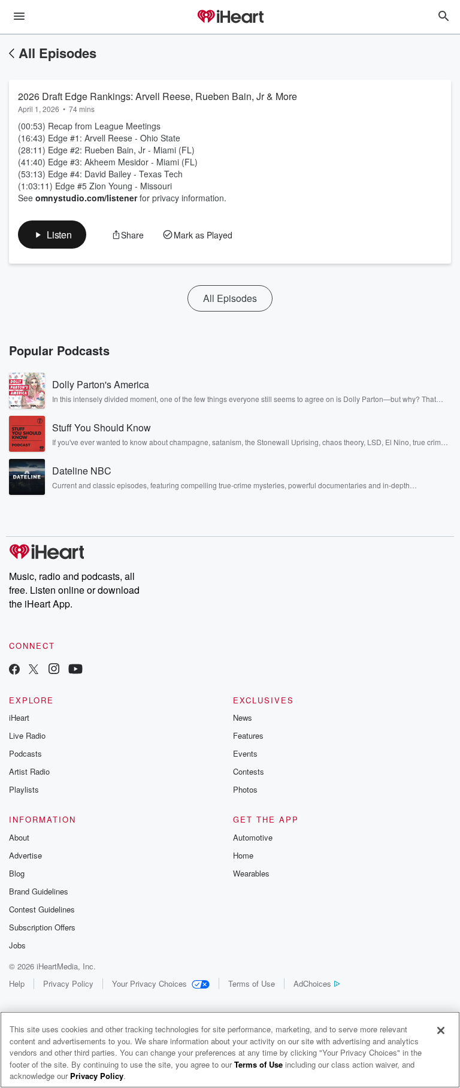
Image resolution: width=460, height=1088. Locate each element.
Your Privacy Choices (149, 983)
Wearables (251, 873)
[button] (52, 234)
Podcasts (25, 753)
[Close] (441, 1030)
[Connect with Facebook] (14, 670)
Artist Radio (29, 771)
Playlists (24, 789)
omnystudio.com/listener (86, 198)
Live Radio (27, 735)
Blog (17, 873)
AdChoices (312, 983)
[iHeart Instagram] (54, 670)
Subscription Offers (42, 927)
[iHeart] (230, 17)
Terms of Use (251, 983)
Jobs (17, 945)
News (242, 717)
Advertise (25, 855)
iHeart (19, 717)
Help (17, 983)
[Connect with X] (33, 670)
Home (243, 855)
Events (245, 753)
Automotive (253, 837)
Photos (245, 789)
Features (248, 735)
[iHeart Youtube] (75, 670)
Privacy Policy (68, 983)
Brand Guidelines (38, 891)
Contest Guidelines (42, 909)
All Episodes (57, 52)
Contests (248, 771)
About (19, 837)
